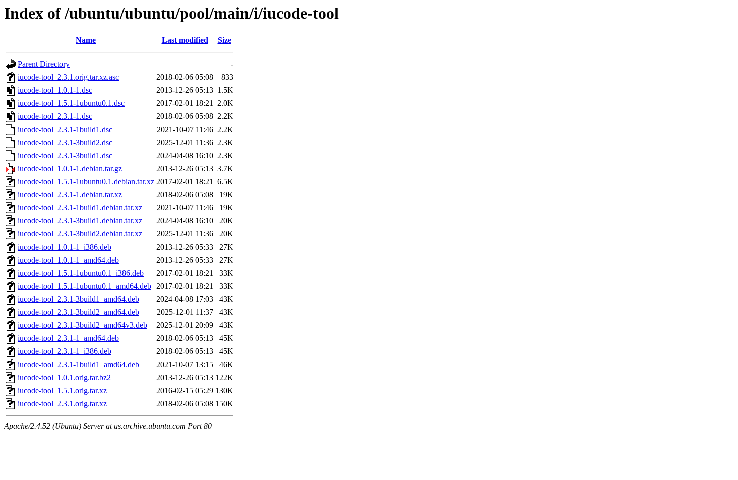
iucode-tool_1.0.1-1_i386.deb (64, 247)
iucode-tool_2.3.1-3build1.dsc (65, 155)
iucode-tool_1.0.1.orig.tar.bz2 (64, 377)
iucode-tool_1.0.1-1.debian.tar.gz (70, 168)
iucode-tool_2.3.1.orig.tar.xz (62, 403)
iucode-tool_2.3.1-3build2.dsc (65, 142)
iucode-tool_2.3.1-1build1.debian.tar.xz (80, 207)
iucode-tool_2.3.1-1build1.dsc (65, 129)
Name (86, 40)
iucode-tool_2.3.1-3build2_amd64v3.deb (82, 325)
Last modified (185, 40)
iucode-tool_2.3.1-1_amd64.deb (68, 338)
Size (224, 40)
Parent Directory (44, 64)
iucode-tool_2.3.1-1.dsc (55, 116)
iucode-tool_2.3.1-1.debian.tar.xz (70, 194)
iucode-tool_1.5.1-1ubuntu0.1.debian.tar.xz (86, 181)
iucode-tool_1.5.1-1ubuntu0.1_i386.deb (81, 273)
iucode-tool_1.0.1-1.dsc (55, 90)
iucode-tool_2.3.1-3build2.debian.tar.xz (80, 233)
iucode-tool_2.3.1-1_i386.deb (64, 351)
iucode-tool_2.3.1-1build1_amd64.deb (78, 364)
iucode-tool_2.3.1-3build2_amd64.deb (78, 312)
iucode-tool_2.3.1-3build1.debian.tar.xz (80, 220)
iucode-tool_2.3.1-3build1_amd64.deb (78, 299)
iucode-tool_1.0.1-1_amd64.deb (68, 260)
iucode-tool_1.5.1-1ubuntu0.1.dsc (71, 103)
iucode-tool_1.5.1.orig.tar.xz (62, 390)
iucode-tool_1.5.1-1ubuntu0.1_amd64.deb (84, 286)
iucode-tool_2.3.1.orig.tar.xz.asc (68, 77)
